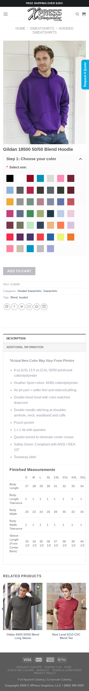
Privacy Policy (45, 673)
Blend (14, 297)
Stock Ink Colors (20, 670)
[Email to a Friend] (29, 306)
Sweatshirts (42, 28)
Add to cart (19, 271)
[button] (44, 159)
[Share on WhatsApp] (7, 306)
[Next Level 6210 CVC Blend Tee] (66, 606)
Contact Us (53, 667)
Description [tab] (15, 338)
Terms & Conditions (67, 670)
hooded (23, 297)
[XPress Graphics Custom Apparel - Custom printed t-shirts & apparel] (44, 14)
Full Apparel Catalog (31, 679)
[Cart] (84, 14)
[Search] (77, 14)
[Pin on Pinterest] (36, 306)
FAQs (67, 667)
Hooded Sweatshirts (30, 291)
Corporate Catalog (59, 679)
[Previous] (3, 617)
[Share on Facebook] (14, 306)
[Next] (86, 617)
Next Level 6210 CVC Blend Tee (66, 636)
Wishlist (43, 670)
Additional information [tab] (24, 347)
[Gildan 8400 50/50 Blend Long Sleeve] (22, 606)
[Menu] (5, 14)
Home (20, 28)
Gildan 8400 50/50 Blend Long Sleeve (23, 636)
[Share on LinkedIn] (44, 306)
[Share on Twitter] (21, 306)
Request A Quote (29, 667)
